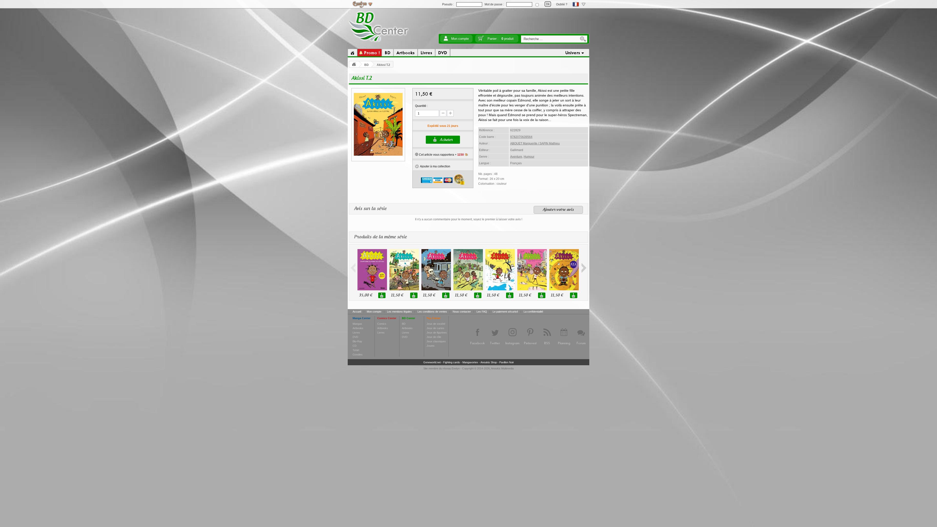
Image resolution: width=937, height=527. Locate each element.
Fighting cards (451, 362)
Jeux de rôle (434, 336)
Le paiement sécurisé (505, 311)
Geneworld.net (432, 362)
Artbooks (358, 328)
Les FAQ (482, 311)
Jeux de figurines (437, 332)
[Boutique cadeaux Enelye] (416, 154)
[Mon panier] (481, 40)
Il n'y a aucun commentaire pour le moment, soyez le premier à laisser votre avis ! (468, 219)
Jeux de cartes (435, 328)
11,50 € (397, 295)
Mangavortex (470, 362)
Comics (381, 323)
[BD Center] (378, 42)
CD (354, 345)
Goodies (358, 354)
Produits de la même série (380, 237)
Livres (356, 332)
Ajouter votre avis (558, 210)
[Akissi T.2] (378, 155)
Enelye (456, 368)
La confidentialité (533, 311)
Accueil (357, 311)
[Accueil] (352, 52)
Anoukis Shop (488, 362)
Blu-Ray (357, 341)
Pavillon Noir (506, 362)
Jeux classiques (436, 341)
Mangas (357, 323)
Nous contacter (462, 311)
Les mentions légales (399, 311)
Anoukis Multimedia (502, 368)
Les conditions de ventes (432, 311)
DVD (355, 336)
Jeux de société (436, 323)
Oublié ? (561, 4)
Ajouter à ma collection (434, 166)
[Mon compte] (446, 40)
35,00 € (365, 295)
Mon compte (460, 39)
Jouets (431, 345)
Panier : (501, 39)
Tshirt (356, 350)
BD (366, 65)
